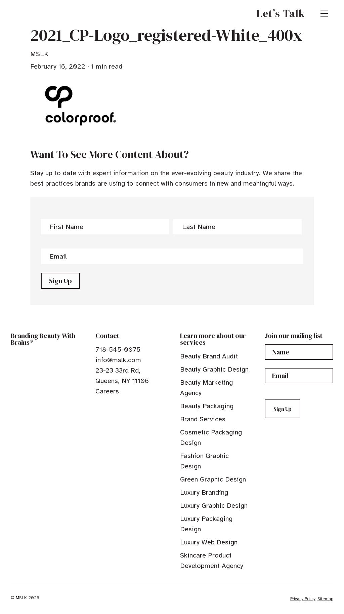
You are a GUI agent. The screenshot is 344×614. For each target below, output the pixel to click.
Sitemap (325, 599)
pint (119, 407)
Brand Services (202, 419)
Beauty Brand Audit (209, 356)
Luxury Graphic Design (214, 505)
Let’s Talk (281, 13)
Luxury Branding (204, 492)
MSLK (35, 13)
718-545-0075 (117, 349)
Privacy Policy (302, 599)
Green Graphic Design (213, 479)
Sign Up (60, 280)
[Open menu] (324, 13)
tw (109, 407)
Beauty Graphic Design (214, 369)
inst (130, 407)
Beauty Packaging (206, 406)
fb (98, 407)
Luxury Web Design (209, 542)
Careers (107, 391)
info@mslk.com (118, 360)
